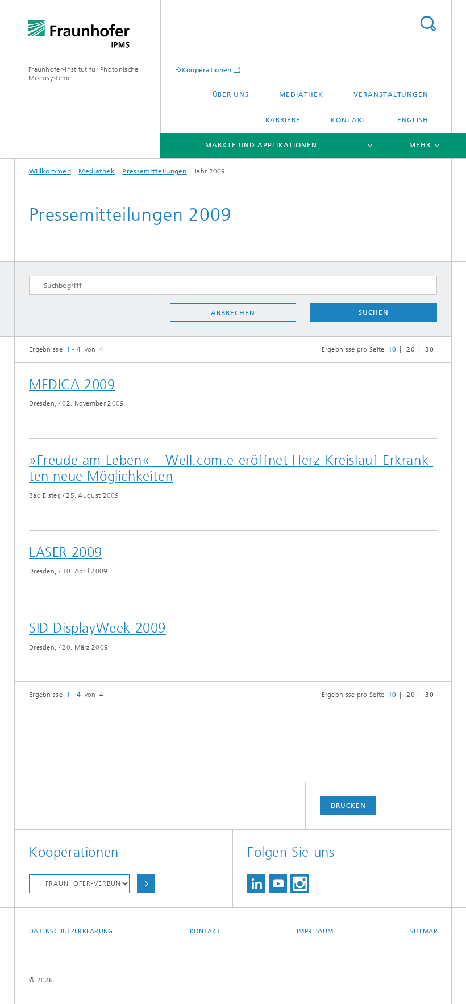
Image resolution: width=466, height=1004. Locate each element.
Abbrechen (233, 313)
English (412, 120)
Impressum (315, 931)
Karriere (283, 120)
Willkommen (50, 171)
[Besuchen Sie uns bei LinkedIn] (256, 883)
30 (429, 349)
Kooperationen (207, 69)
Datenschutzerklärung (71, 931)
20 (410, 349)
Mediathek (301, 94)
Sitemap (423, 931)
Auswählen (146, 883)
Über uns (231, 94)
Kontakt (349, 120)
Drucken (348, 805)
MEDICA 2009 (72, 384)
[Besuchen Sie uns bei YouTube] (278, 883)
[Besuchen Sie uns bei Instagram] (299, 883)
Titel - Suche (428, 23)
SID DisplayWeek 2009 (97, 628)
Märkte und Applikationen (261, 145)
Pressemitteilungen (154, 171)
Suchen (373, 312)
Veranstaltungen (390, 94)
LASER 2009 (65, 552)
